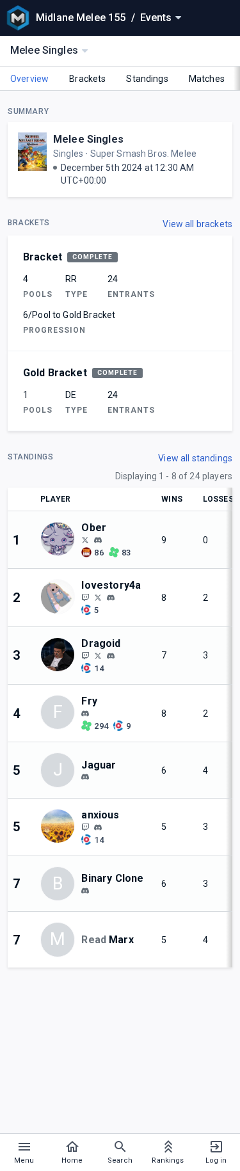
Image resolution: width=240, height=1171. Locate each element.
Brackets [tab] (87, 79)
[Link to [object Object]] (60, 540)
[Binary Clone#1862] (85, 890)
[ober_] (98, 540)
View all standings (195, 458)
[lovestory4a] (85, 597)
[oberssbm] (85, 539)
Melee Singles (88, 139)
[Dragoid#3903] (111, 655)
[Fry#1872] (85, 713)
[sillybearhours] (98, 827)
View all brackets (197, 224)
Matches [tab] (207, 79)
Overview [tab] (29, 79)
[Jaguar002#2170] (85, 777)
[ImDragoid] (98, 655)
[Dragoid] (85, 655)
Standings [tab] (147, 79)
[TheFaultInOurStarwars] (85, 827)
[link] (98, 539)
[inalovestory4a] (98, 597)
